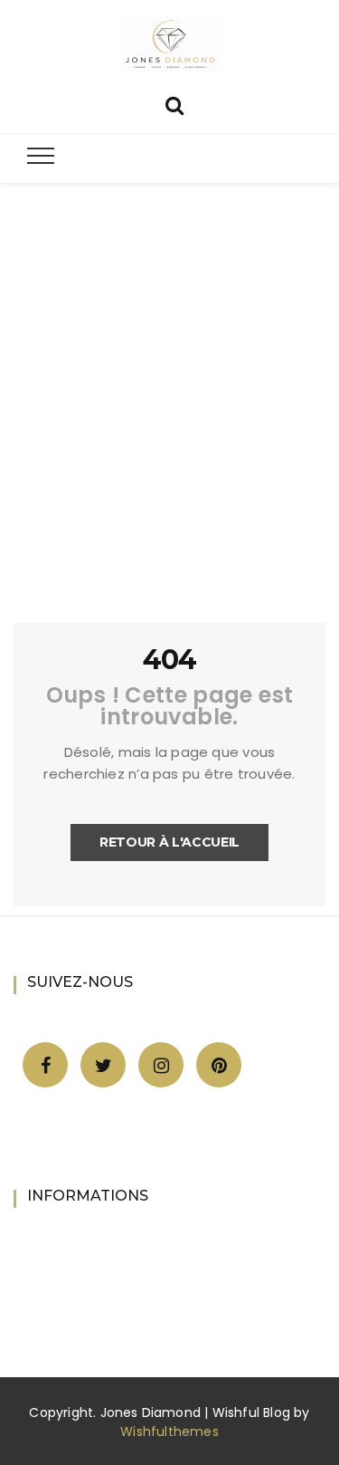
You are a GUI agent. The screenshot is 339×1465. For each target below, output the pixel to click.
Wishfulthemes (169, 1431)
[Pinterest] (219, 1066)
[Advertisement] (169, 417)
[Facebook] (46, 1066)
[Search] (174, 104)
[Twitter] (103, 1066)
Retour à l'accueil (169, 842)
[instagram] (161, 1066)
